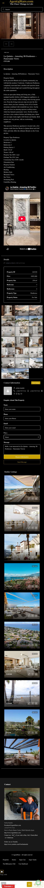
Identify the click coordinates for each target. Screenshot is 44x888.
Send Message (22, 462)
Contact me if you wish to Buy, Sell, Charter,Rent (21, 835)
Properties (6, 860)
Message (6, 442)
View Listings (35, 383)
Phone (6, 414)
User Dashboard (23, 864)
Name (6, 405)
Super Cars (22, 860)
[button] (6, 43)
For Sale (6, 52)
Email (6, 423)
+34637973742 (21, 391)
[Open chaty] (38, 882)
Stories (14, 860)
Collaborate (10, 838)
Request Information (22, 457)
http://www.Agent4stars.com (12, 833)
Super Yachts (32, 860)
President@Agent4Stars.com (12, 825)
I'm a (5, 433)
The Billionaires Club (9, 864)
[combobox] (22, 437)
